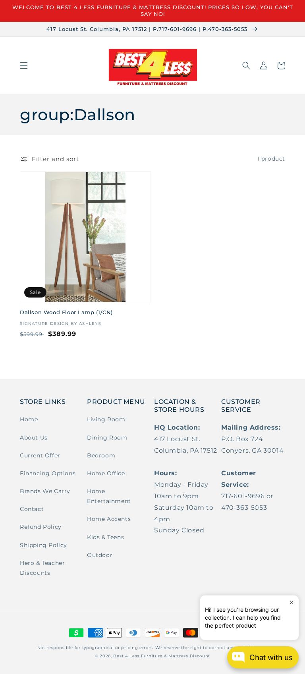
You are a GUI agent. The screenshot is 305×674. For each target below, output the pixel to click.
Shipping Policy (43, 545)
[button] (24, 65)
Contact (32, 509)
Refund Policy (41, 526)
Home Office (106, 473)
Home (29, 419)
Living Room (106, 419)
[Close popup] (291, 602)
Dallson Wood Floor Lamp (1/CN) (66, 312)
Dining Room (107, 437)
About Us (34, 437)
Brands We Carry (45, 491)
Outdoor (99, 555)
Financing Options (47, 473)
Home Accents (109, 518)
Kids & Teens (105, 537)
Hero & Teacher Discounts (42, 567)
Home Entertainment (109, 496)
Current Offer (40, 455)
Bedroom (101, 455)
